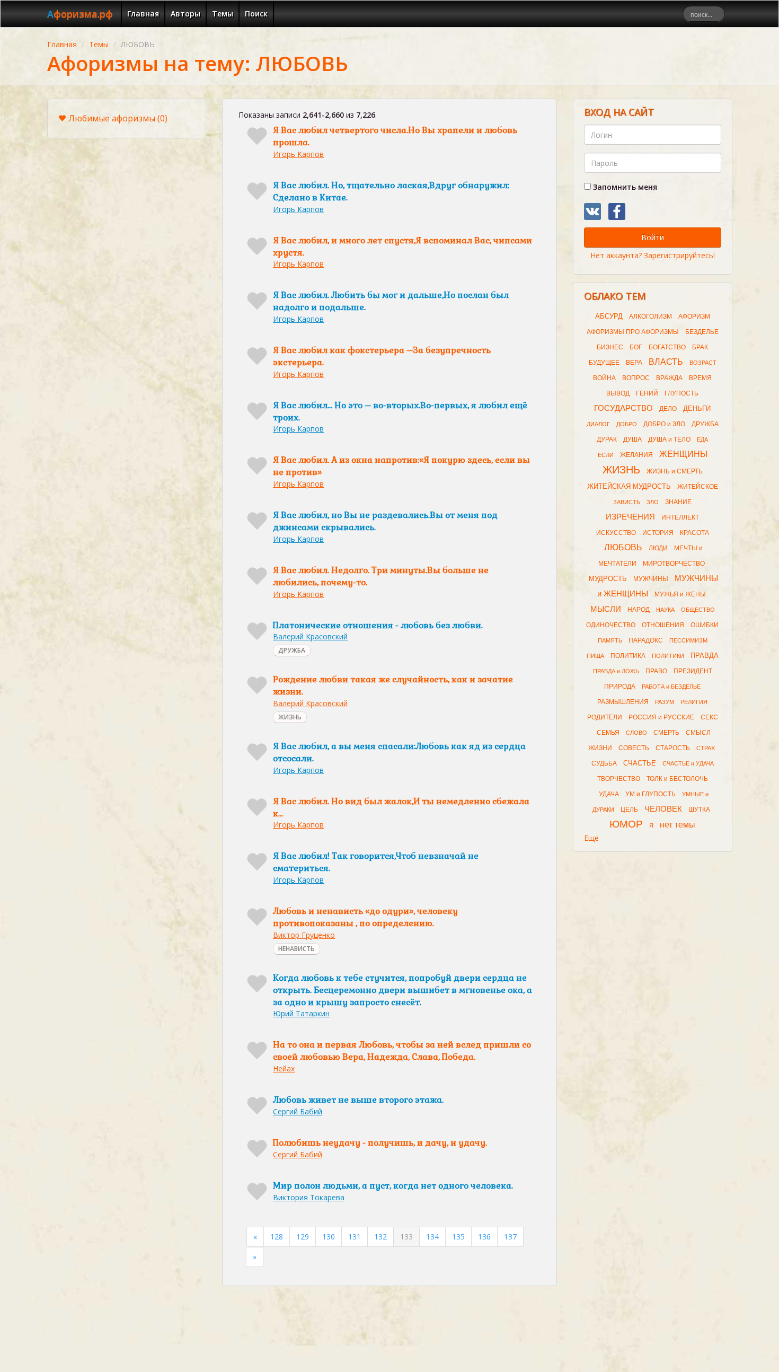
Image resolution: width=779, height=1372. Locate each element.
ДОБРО (626, 424)
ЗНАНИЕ (678, 502)
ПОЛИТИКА (627, 655)
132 (380, 1237)
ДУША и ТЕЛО (669, 439)
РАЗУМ (664, 702)
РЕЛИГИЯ (693, 702)
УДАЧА (609, 794)
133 (406, 1237)
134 (432, 1237)
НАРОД (638, 609)
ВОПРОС (636, 378)
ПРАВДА (705, 655)
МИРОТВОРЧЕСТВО (674, 563)
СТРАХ (705, 748)
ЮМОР (626, 824)
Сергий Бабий (297, 1111)
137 (510, 1237)
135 (458, 1237)
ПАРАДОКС (645, 640)
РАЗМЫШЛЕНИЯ (623, 702)
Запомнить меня (624, 187)
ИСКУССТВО (616, 533)
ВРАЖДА (669, 378)
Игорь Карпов (298, 154)
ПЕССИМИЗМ (688, 640)
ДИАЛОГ (598, 424)
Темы (222, 13)
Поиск (256, 13)
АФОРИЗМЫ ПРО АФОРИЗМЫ (633, 332)
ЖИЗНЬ (290, 717)
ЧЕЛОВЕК (663, 809)
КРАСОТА (694, 533)
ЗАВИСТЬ (626, 502)
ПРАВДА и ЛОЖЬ (616, 671)
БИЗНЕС (610, 347)
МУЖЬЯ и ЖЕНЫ (680, 594)
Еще (591, 838)
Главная (143, 13)
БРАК (700, 347)
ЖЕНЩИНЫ (683, 454)
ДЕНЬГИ (697, 408)
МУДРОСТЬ (608, 579)
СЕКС (709, 717)
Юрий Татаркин (301, 1013)
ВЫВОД (618, 393)
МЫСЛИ (605, 609)
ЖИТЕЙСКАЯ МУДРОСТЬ (629, 486)
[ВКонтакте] (592, 211)
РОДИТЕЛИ (604, 717)
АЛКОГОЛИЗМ (650, 316)
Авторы (185, 13)
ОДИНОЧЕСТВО (610, 625)
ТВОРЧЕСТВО (618, 778)
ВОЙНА (604, 378)
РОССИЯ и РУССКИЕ (661, 717)
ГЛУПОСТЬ (681, 393)
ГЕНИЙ (647, 393)
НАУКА (665, 609)
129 (302, 1237)
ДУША (632, 439)
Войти (652, 237)
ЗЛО (653, 502)
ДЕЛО (668, 408)
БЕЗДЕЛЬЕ (702, 332)
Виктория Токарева (308, 1197)
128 (276, 1237)
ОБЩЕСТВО (698, 609)
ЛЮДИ (658, 548)
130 (328, 1237)
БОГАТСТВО (667, 347)
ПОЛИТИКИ (668, 656)
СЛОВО (636, 732)
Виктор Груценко (304, 935)
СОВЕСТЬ (633, 748)
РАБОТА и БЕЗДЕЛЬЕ (671, 686)
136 (484, 1237)
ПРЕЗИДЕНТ (693, 671)
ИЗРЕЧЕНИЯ (630, 517)
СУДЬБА (604, 763)
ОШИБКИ (705, 625)
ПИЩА (595, 656)
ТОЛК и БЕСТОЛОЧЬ (677, 778)
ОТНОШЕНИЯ (663, 625)
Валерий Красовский (310, 636)
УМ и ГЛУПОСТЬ (650, 794)
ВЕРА (634, 362)
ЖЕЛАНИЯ (636, 455)
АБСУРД (609, 316)
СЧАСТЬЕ (639, 763)
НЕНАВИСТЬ (296, 948)
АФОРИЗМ (694, 316)
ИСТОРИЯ (658, 533)
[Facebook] (616, 211)
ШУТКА (699, 809)
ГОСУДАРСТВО (623, 408)
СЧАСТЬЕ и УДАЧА (688, 763)
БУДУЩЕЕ (604, 362)
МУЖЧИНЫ (650, 579)
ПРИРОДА (619, 686)
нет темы (677, 824)
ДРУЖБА (291, 650)
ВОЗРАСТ (702, 362)
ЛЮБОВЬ (623, 547)
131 (354, 1237)
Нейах (284, 1068)
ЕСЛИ (606, 455)
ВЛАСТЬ (666, 361)
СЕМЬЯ (608, 732)
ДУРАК (607, 439)
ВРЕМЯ (700, 378)
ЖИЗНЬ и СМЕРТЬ (675, 471)
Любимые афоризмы (117, 118)
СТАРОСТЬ (673, 748)
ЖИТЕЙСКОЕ (697, 486)
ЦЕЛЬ (629, 809)
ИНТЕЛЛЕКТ (680, 517)
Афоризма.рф (80, 13)
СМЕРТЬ (666, 732)
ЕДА (702, 439)
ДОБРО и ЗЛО (664, 424)
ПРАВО (656, 671)
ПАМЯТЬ (610, 640)
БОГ (636, 347)
